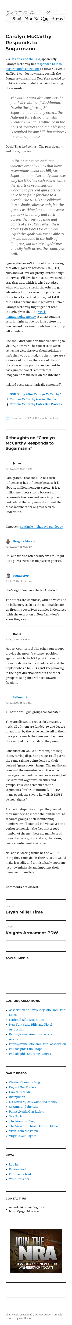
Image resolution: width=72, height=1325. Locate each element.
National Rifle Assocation (26, 1019)
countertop (21, 575)
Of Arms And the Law (25, 59)
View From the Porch (23, 1131)
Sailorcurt (20, 697)
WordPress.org (19, 1179)
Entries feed (17, 1169)
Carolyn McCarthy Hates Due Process (36, 404)
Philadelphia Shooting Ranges (30, 1053)
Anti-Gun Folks (50, 418)
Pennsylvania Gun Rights (26, 1111)
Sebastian (16, 418)
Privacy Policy (43, 1314)
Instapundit (17, 1097)
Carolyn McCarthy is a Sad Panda (33, 399)
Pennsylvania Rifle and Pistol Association (37, 1044)
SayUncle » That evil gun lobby (41, 526)
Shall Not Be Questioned (19, 1314)
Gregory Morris (24, 541)
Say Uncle (16, 1116)
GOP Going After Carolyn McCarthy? (35, 394)
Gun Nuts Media (20, 1092)
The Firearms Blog (22, 1121)
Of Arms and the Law (23, 1106)
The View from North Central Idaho (33, 1126)
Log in (13, 1164)
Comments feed (20, 1174)
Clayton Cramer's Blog (24, 1082)
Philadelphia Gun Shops (25, 1049)
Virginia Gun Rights (22, 1136)
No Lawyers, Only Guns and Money (33, 1102)
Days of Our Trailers (22, 1087)
